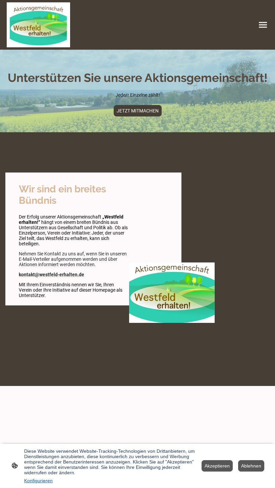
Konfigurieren (38, 480)
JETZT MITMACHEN (138, 110)
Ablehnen (251, 466)
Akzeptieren (217, 466)
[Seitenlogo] (38, 24)
